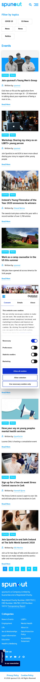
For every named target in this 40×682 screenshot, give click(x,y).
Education (6, 640)
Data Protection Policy (27, 633)
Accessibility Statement (26, 640)
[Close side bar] (4, 650)
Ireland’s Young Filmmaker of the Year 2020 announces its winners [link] (19, 201)
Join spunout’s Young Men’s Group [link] (19, 81)
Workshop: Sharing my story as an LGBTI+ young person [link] (19, 142)
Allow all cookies (20, 371)
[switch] (34, 347)
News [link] (13, 75)
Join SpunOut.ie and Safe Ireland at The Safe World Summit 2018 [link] (19, 541)
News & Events (7, 619)
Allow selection (20, 377)
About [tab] (32, 303)
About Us (24, 628)
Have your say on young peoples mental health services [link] (18, 430)
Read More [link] (6, 105)
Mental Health (26, 623)
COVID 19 (9, 21)
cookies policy (25, 332)
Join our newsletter (11, 663)
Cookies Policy (27, 675)
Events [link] (5, 75)
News (7, 29)
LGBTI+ (24, 619)
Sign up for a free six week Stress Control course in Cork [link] (19, 484)
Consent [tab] (7, 303)
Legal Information (9, 636)
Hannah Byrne (19, 491)
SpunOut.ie (18, 437)
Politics (8, 36)
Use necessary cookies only (20, 384)
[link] (14, 585)
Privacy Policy (13, 675)
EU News (25, 21)
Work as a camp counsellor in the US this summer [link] (19, 259)
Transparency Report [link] (16, 606)
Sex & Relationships (9, 632)
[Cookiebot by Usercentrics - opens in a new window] (28, 296)
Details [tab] (20, 303)
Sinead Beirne (19, 208)
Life (3, 628)
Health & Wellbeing (9, 644)
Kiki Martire (18, 548)
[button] (36, 4)
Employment (7, 623)
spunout (17, 86)
